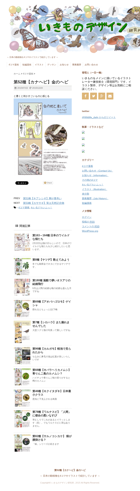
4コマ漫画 (14, 64)
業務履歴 (76, 64)
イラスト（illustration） (94, 189)
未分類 (85, 193)
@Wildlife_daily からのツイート (99, 117)
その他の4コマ (90, 180)
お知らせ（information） (95, 175)
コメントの (90, 226)
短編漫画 (26, 64)
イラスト (39, 64)
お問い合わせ (91, 64)
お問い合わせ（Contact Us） (97, 170)
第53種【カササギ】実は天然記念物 (43, 203)
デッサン (51, 64)
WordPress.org (90, 231)
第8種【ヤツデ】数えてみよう (50, 259)
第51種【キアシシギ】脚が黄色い (42, 198)
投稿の (88, 221)
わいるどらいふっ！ (41, 207)
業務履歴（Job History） (95, 198)
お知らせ (64, 64)
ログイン (87, 217)
